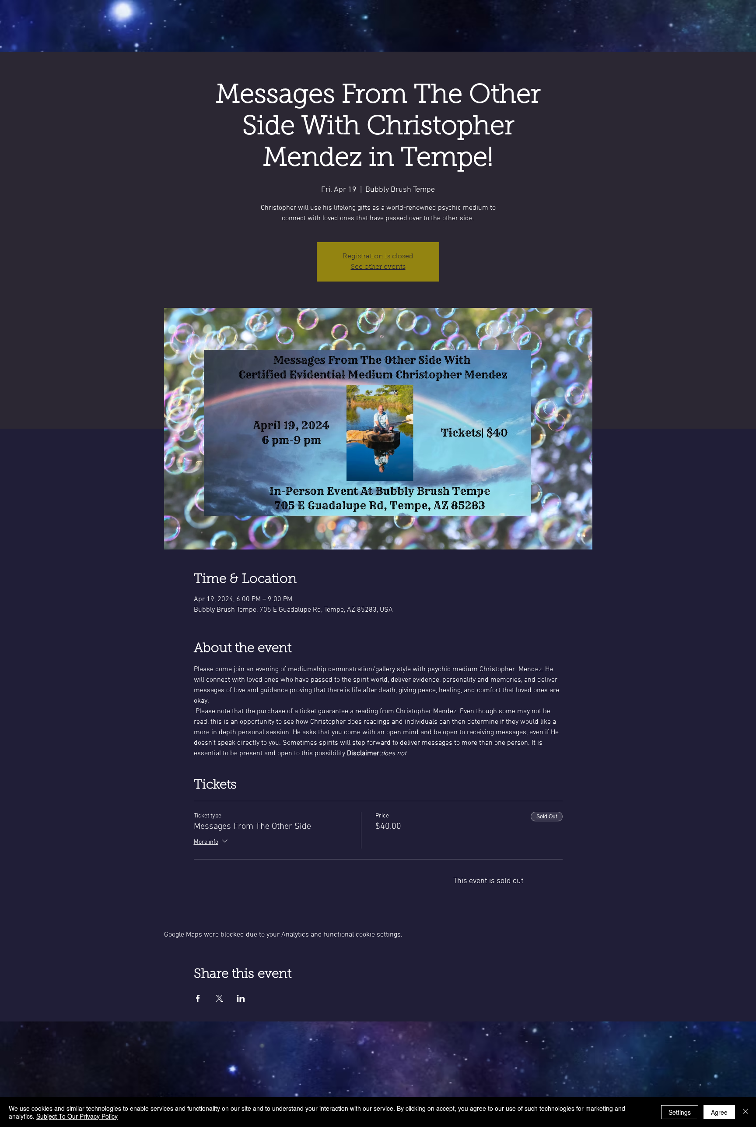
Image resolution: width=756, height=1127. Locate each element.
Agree (719, 1112)
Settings (679, 1112)
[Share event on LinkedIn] (241, 998)
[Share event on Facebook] (198, 998)
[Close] (745, 1112)
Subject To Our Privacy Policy (77, 1116)
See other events (378, 267)
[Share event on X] (219, 998)
